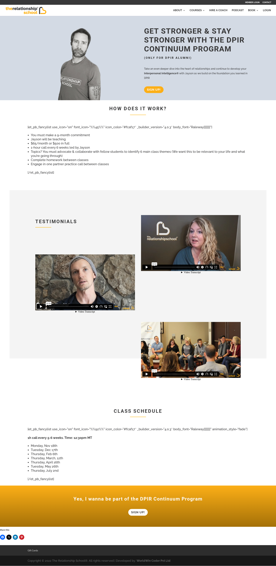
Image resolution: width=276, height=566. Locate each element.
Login (267, 10)
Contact (266, 2)
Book (251, 10)
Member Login (252, 2)
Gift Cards (33, 550)
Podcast (238, 10)
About (177, 10)
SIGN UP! (154, 89)
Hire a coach (218, 10)
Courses (196, 10)
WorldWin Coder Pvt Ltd (153, 560)
